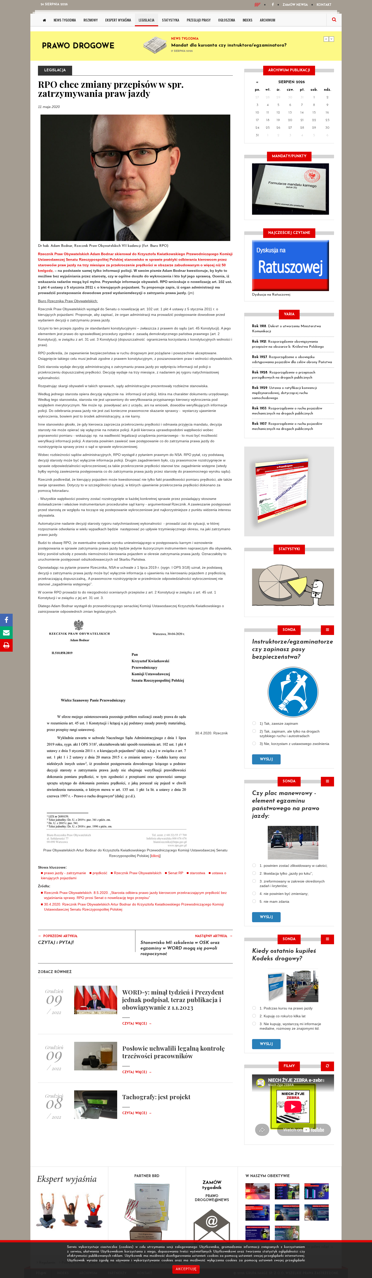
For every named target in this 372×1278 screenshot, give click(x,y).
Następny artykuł (214, 936)
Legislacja (146, 20)
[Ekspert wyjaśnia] (69, 1204)
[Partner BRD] (147, 1212)
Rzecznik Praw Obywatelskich (137, 873)
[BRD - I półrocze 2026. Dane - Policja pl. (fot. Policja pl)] (257, 1191)
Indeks (247, 20)
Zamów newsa (295, 5)
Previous (326, 38)
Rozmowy (91, 20)
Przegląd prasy (199, 20)
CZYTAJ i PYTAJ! (56, 943)
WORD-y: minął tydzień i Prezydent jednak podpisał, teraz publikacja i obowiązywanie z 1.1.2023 (173, 999)
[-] (287, 1191)
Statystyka (170, 20)
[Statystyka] (293, 584)
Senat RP (175, 873)
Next (331, 38)
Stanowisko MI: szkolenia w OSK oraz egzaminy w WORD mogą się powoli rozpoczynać (180, 948)
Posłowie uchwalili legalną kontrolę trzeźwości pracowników (173, 1052)
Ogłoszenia (226, 20)
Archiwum (267, 20)
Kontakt (324, 5)
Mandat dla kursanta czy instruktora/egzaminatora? (228, 45)
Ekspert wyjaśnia (118, 20)
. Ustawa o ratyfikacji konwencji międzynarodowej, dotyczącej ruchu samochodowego (284, 393)
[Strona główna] (44, 20)
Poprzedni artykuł (58, 936)
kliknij (155, 856)
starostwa (197, 873)
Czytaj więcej (137, 1023)
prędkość (100, 873)
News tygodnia (65, 20)
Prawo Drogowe (78, 46)
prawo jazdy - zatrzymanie (65, 873)
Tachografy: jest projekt (156, 1097)
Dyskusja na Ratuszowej (271, 295)
